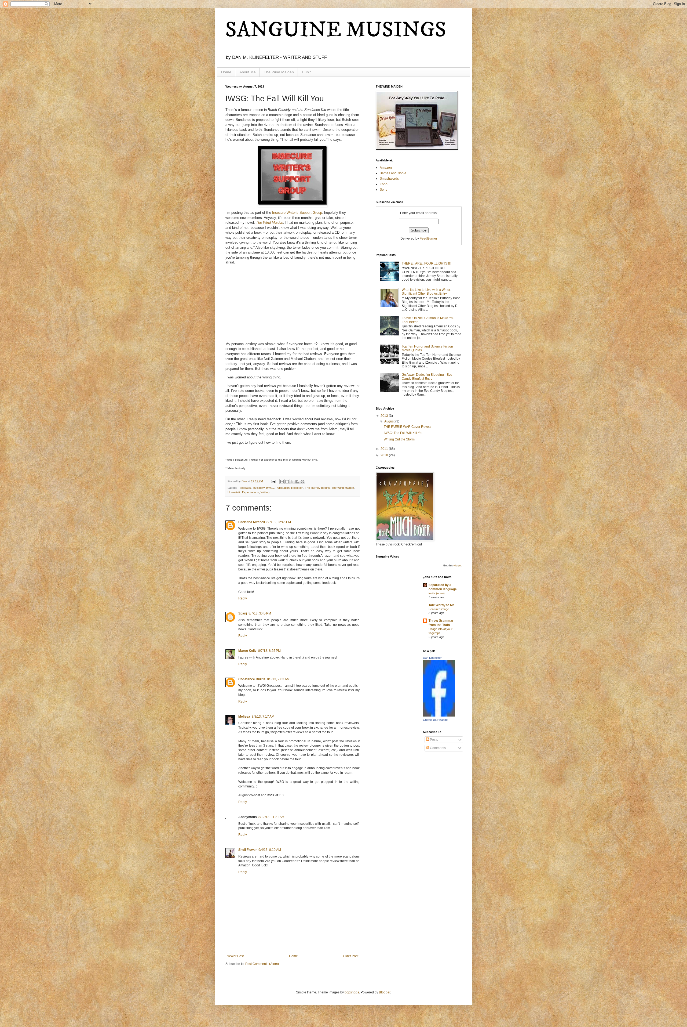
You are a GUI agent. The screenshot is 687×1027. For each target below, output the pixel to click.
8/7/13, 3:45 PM (260, 613)
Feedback (244, 487)
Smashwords (389, 178)
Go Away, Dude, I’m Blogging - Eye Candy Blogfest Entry (427, 376)
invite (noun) (437, 593)
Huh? (306, 72)
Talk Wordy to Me (442, 605)
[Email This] (282, 481)
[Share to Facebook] (297, 481)
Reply (242, 598)
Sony (383, 189)
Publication (283, 487)
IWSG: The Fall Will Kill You (403, 433)
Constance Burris (251, 679)
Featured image (439, 609)
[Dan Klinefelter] (439, 715)
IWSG (270, 487)
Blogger (384, 992)
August (389, 421)
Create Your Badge (435, 719)
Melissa (244, 716)
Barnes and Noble (393, 173)
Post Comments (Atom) (262, 964)
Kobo (384, 184)
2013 (385, 416)
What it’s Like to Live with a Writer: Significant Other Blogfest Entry (426, 291)
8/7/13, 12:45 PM (278, 522)
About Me (247, 72)
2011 (385, 449)
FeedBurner (428, 238)
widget (458, 565)
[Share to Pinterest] (302, 481)
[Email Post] (273, 481)
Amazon (386, 167)
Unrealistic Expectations (243, 492)
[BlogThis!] (287, 481)
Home (226, 72)
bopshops (352, 992)
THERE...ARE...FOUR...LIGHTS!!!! (426, 263)
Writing (265, 492)
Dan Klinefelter (432, 657)
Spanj (242, 613)
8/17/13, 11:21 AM (271, 817)
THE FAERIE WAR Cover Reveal (408, 427)
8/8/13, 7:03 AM (278, 679)
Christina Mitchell (251, 522)
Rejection (297, 487)
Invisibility (259, 487)
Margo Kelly (247, 651)
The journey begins (317, 487)
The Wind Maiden (279, 72)
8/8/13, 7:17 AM (263, 716)
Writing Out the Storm (399, 439)
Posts (433, 740)
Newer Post (235, 956)
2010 (385, 455)
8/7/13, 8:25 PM (269, 651)
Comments (437, 748)
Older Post (350, 956)
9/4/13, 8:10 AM (269, 850)
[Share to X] (292, 481)
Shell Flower (247, 850)
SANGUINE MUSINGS (335, 30)
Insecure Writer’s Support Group (297, 213)
